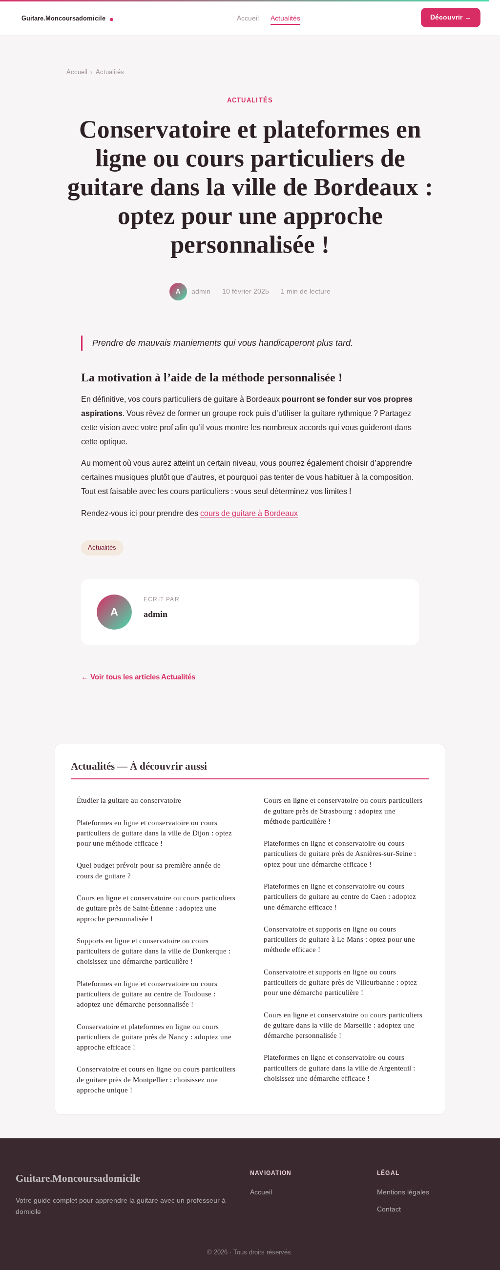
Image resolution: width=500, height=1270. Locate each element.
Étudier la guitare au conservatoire (129, 800)
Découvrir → (450, 17)
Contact (389, 1209)
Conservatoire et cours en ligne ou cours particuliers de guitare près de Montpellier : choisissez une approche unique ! (156, 1079)
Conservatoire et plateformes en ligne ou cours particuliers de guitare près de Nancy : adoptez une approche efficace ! (154, 1037)
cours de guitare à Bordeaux (249, 513)
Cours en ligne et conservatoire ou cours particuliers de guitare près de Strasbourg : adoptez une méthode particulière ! (343, 810)
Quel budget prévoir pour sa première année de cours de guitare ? (149, 870)
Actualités (285, 17)
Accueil (248, 17)
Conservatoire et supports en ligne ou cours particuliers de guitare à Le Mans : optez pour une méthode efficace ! (339, 939)
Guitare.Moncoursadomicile (78, 1178)
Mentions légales (403, 1192)
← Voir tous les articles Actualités (138, 677)
